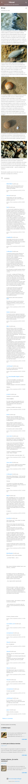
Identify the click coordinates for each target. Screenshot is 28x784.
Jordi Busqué (9, 366)
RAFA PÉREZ (9, 183)
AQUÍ (8, 298)
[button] (26, 8)
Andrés (8, 312)
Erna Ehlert (9, 518)
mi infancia (6, 178)
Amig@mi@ (9, 237)
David (8, 207)
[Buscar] (26, 3)
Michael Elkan (17, 781)
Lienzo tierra (9, 436)
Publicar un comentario (7, 718)
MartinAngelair (10, 553)
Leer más (24, 739)
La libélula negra (5, 727)
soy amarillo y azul (11, 623)
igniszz (8, 710)
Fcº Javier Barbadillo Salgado (13, 376)
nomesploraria (10, 633)
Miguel (8, 495)
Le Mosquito (9, 251)
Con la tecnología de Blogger (14, 778)
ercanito (8, 394)
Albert (8, 326)
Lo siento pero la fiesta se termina (10, 743)
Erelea (8, 414)
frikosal (11, 2)
